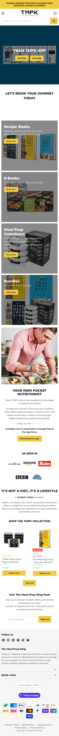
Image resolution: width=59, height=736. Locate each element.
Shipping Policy (44, 725)
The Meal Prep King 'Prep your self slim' (43, 561)
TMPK (4, 564)
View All (29, 583)
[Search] (54, 21)
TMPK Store (38, 565)
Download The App (29, 438)
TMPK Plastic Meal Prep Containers (11, 560)
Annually (36, 58)
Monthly (22, 58)
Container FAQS (12, 725)
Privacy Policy (21, 728)
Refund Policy (28, 725)
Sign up (44, 619)
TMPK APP (37, 423)
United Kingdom (28, 685)
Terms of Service (37, 728)
